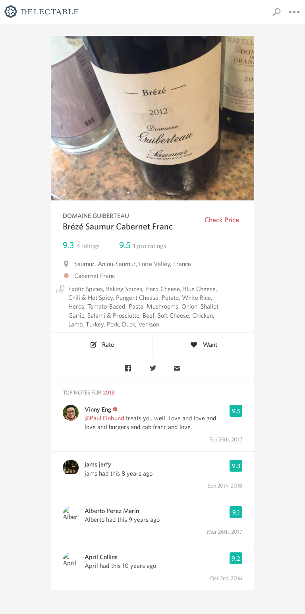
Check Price (222, 220)
